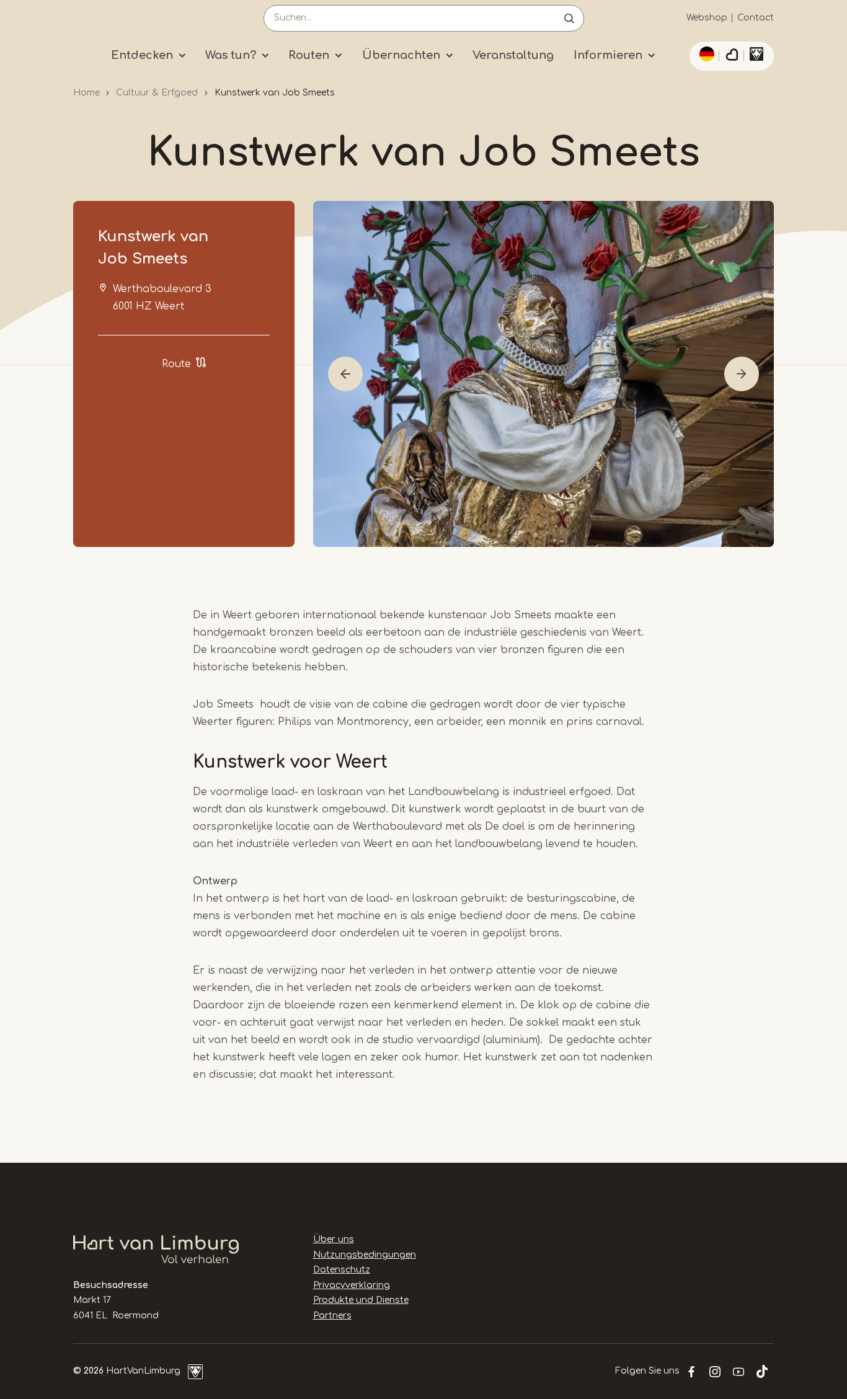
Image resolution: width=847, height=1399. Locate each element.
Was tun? (230, 55)
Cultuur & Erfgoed (157, 92)
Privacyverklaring (351, 1285)
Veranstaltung (513, 55)
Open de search (569, 18)
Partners (332, 1315)
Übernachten (401, 55)
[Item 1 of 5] (543, 374)
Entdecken (142, 55)
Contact (755, 17)
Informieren (608, 55)
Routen (308, 55)
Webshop (706, 17)
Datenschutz (341, 1269)
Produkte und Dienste (361, 1300)
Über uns (333, 1239)
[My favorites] (731, 56)
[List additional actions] (705, 54)
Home (86, 92)
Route (176, 364)
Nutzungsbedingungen (364, 1254)
